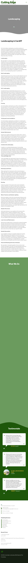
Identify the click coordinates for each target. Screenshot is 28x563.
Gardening (4, 524)
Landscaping (5, 519)
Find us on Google (5, 511)
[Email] (3, 560)
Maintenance (4, 526)
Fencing (3, 527)
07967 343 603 (5, 507)
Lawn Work (4, 525)
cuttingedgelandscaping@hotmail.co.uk (10, 508)
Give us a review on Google (7, 512)
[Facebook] (1, 560)
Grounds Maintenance (6, 520)
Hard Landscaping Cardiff (6, 543)
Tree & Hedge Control (6, 523)
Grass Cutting (5, 522)
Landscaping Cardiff (5, 534)
